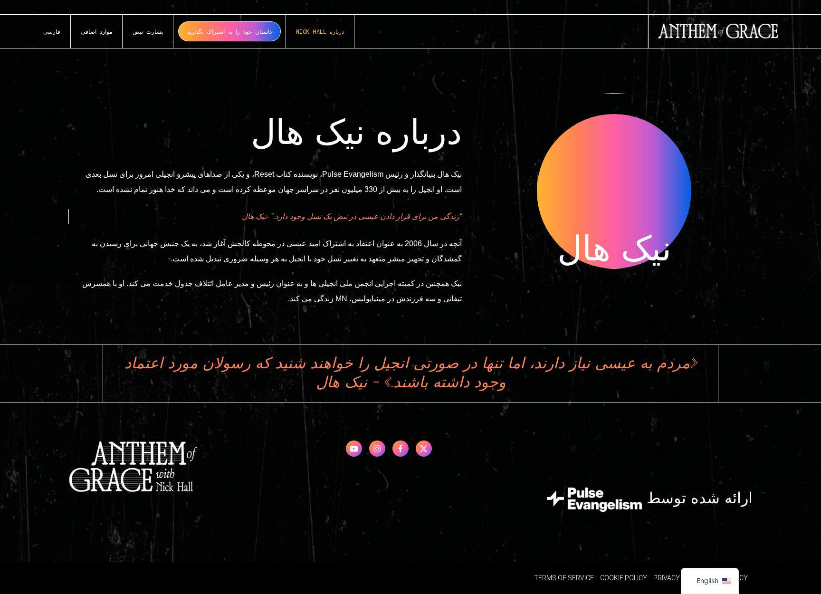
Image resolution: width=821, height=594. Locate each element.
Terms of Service (564, 578)
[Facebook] (400, 449)
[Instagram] (377, 449)
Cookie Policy (623, 578)
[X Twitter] (424, 449)
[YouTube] (354, 449)
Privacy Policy (678, 578)
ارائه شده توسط (697, 498)
